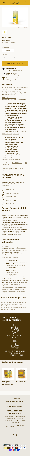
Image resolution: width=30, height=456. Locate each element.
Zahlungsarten (10, 404)
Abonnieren (20, 425)
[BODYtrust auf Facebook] (13, 434)
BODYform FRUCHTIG (12, 193)
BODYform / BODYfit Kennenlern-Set (7, 383)
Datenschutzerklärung (15, 406)
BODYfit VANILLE (11, 190)
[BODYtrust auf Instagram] (16, 434)
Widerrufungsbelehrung (15, 401)
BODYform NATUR (11, 203)
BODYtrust (16, 439)
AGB (11, 398)
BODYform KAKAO (11, 196)
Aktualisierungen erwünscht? (15, 412)
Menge (4, 54)
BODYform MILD (11, 200)
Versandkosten (13, 42)
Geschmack (6, 47)
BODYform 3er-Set (21, 382)
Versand (17, 398)
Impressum (21, 404)
